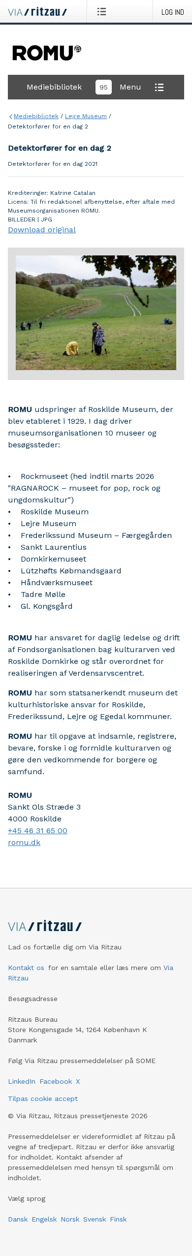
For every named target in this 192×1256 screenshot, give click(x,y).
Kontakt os (26, 968)
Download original (42, 229)
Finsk (118, 1219)
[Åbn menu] (104, 11)
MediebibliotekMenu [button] (84, 87)
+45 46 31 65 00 (37, 830)
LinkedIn (21, 1081)
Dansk (18, 1219)
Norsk (70, 1219)
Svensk (94, 1219)
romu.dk (24, 842)
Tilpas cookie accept (43, 1098)
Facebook (55, 1081)
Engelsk (44, 1219)
